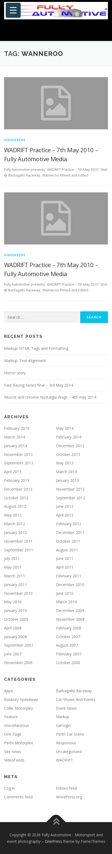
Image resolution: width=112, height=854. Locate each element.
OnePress (53, 841)
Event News (66, 708)
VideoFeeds (15, 140)
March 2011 (14, 575)
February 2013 (16, 480)
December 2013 (70, 445)
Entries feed (66, 788)
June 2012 (64, 506)
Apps (8, 690)
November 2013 (18, 454)
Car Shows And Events (75, 699)
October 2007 (68, 636)
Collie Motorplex (18, 708)
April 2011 (64, 567)
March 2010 (66, 601)
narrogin (63, 725)
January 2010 (15, 610)
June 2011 (64, 558)
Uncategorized (69, 751)
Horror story (15, 372)
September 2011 (18, 550)
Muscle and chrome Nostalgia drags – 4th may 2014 (50, 397)
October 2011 (68, 541)
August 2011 (67, 550)
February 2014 (68, 437)
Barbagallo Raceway (74, 690)
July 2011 (12, 558)
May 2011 (12, 567)
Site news (12, 751)
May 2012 (12, 515)
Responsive (66, 742)
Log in (9, 788)
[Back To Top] (56, 822)
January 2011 (15, 584)
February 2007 (68, 653)
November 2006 (18, 662)
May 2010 (12, 601)
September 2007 (18, 645)
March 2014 (14, 437)
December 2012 (18, 489)
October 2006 (68, 662)
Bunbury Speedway (21, 699)
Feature (11, 716)
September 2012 (70, 497)
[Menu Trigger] (13, 10)
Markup (62, 716)
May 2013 (64, 462)
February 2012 (68, 523)
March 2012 (14, 523)
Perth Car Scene (70, 734)
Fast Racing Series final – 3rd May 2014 (38, 385)
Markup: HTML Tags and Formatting (36, 348)
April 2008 (12, 628)
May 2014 (64, 428)
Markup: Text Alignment (25, 360)
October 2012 (16, 497)
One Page (12, 734)
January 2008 (15, 636)
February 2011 (68, 575)
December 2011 (70, 532)
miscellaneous (16, 725)
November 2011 (18, 541)
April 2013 (12, 471)
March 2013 (66, 471)
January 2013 (67, 480)
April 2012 (64, 515)
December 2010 (70, 584)
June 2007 (12, 653)
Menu (102, 30)
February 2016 (16, 428)
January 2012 (15, 532)
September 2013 (18, 462)
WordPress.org (69, 796)
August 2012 (15, 506)
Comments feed (18, 796)
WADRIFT (64, 760)
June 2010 (64, 593)
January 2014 (15, 445)
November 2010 (18, 593)
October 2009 (16, 619)
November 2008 (70, 619)
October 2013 (68, 454)
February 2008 (68, 628)
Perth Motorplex (18, 742)
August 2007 (67, 645)
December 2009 (70, 610)
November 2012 (70, 489)
